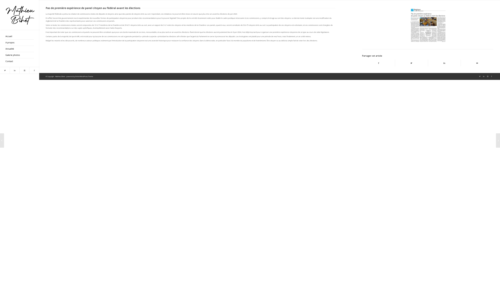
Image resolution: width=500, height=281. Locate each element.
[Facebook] (34, 70)
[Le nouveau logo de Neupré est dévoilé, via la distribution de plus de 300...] (2, 140)
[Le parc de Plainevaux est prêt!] (498, 140)
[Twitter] (5, 70)
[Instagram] (24, 70)
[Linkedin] (15, 70)
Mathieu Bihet (60, 76)
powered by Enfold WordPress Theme (79, 76)
